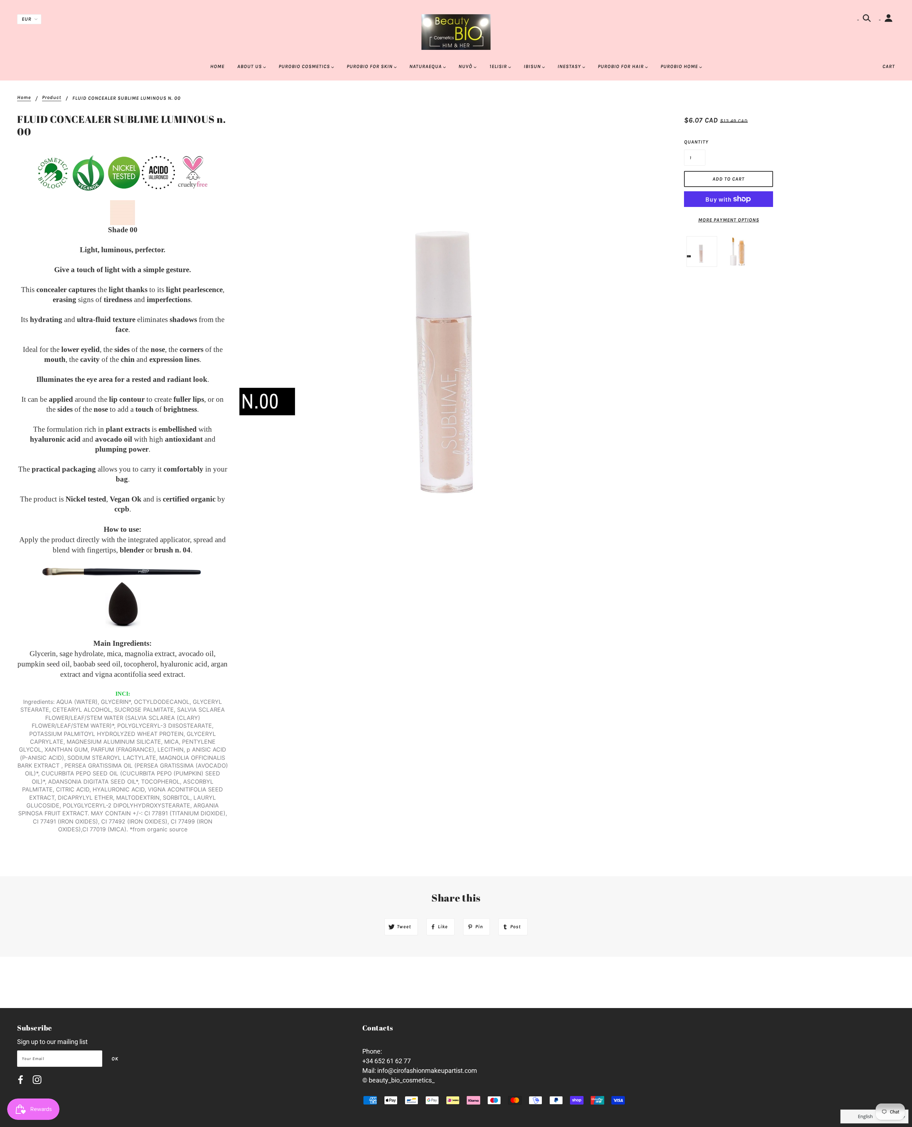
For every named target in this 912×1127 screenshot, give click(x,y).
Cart (888, 66)
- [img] (858, 20)
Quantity (694, 142)
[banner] (456, 31)
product (51, 97)
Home (24, 97)
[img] (20, 1080)
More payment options (728, 220)
